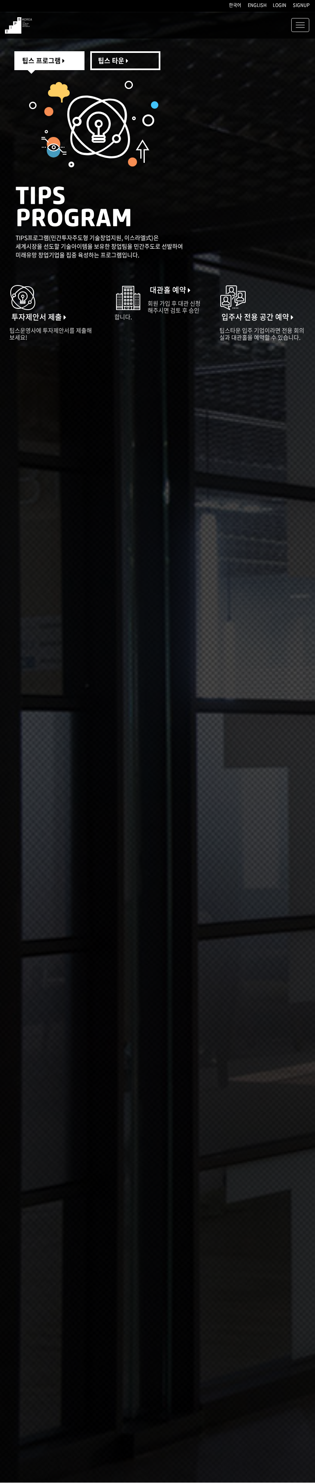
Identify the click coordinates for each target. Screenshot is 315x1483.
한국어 (235, 5)
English (257, 5)
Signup (301, 5)
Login (279, 5)
